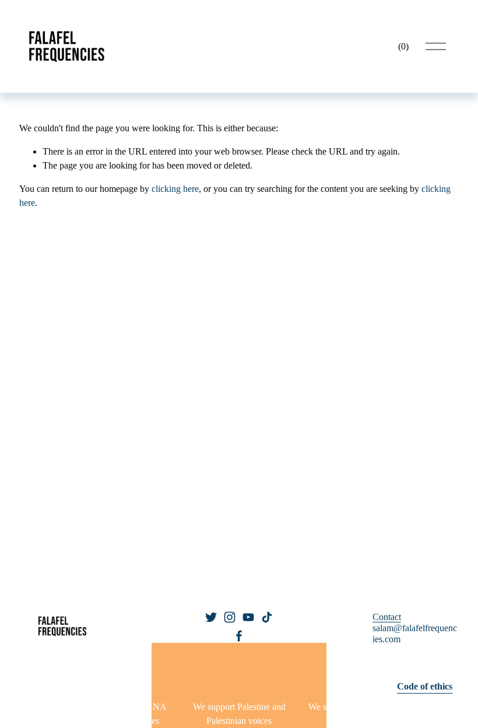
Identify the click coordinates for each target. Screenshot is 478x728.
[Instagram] (230, 617)
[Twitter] (211, 617)
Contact (386, 617)
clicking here (175, 189)
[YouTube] (248, 617)
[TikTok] (267, 617)
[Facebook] (239, 636)
